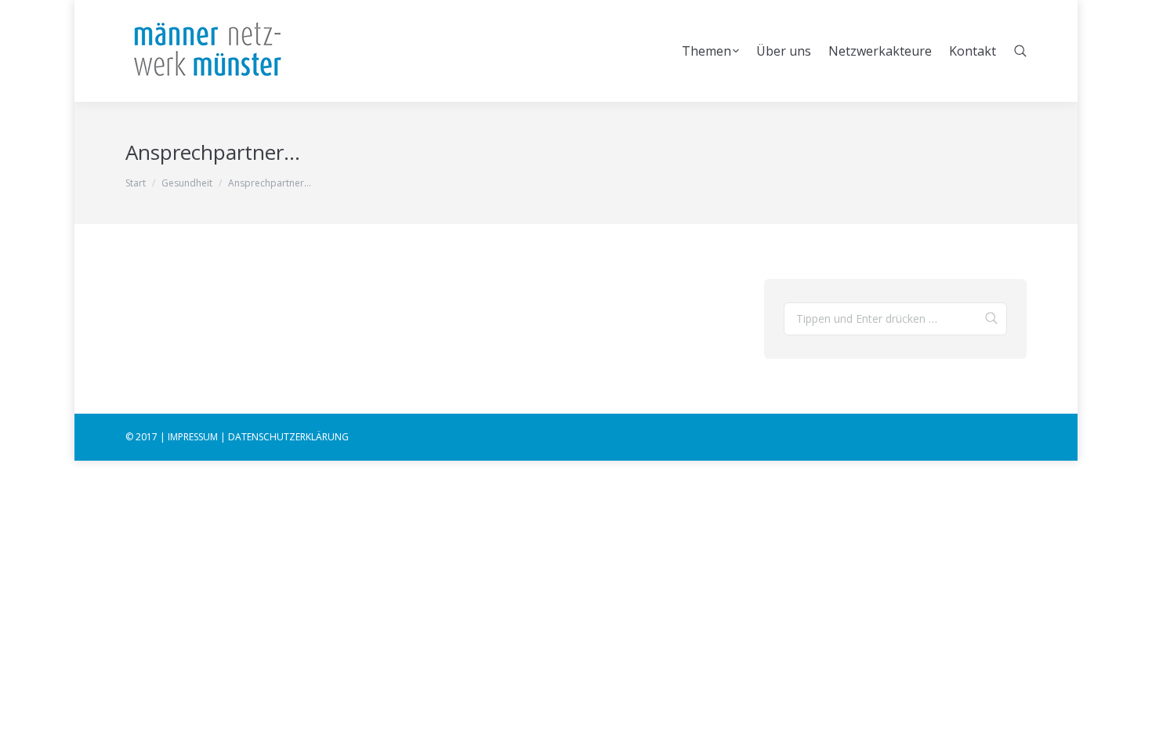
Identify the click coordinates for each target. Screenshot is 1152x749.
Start (135, 183)
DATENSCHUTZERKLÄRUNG (288, 436)
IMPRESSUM (193, 436)
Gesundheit (186, 183)
